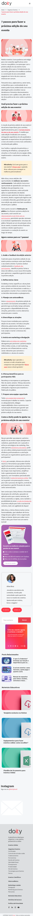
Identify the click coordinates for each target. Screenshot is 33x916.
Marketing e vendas (14, 885)
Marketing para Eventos (15, 889)
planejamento (11, 301)
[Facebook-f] (9, 907)
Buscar (24, 620)
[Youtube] (18, 907)
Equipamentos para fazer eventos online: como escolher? (16, 741)
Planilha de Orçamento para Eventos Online (14, 771)
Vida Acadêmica (13, 881)
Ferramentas (12, 858)
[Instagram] (15, 907)
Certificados (12, 851)
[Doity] (6, 3)
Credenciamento (13, 856)
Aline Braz (12, 35)
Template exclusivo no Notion (15, 713)
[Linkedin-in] (12, 907)
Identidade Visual (13, 862)
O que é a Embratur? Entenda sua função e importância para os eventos (21, 661)
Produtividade (12, 867)
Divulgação (11, 887)
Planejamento (12, 864)
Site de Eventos (13, 869)
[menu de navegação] (30, 3)
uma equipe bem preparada (15, 398)
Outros (10, 873)
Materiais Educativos (15, 896)
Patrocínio (11, 892)
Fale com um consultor (10, 563)
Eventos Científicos (14, 877)
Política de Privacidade (15, 903)
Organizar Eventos (12, 10)
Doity (4, 461)
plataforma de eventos (19, 448)
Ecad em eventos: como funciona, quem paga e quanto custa (21, 669)
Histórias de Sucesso (15, 900)
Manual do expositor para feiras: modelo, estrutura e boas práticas (20, 679)
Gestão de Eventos (13, 860)
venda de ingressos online (19, 478)
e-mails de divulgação (24, 501)
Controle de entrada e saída (16, 853)
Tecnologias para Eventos (16, 871)
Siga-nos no (9, 789)
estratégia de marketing (18, 341)
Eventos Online (13, 845)
